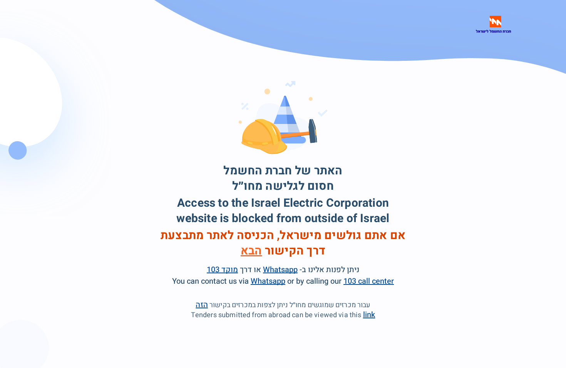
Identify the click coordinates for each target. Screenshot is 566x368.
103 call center (368, 281)
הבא (251, 251)
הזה (202, 304)
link (369, 314)
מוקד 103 (222, 269)
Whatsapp (280, 269)
